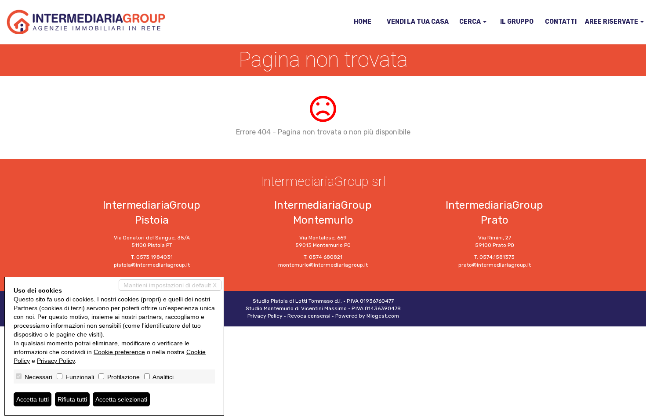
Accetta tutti (32, 399)
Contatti (561, 21)
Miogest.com (383, 316)
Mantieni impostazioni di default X (170, 285)
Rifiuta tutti (72, 399)
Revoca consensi (308, 316)
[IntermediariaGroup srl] (86, 22)
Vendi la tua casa (418, 21)
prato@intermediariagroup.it (494, 265)
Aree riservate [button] (612, 21)
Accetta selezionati (121, 399)
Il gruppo (516, 21)
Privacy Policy (265, 316)
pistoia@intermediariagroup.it (152, 265)
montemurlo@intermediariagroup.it (323, 265)
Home (362, 21)
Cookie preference (119, 351)
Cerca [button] (470, 21)
